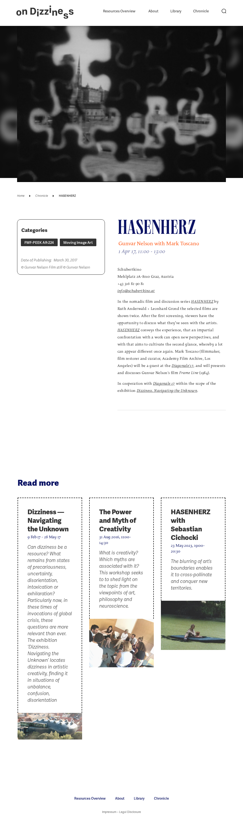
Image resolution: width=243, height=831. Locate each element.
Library (175, 11)
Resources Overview (119, 11)
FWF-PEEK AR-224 (39, 242)
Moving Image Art (78, 242)
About (153, 11)
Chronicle (201, 11)
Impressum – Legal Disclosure (121, 812)
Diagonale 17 (164, 383)
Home (21, 196)
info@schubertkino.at (136, 291)
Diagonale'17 (182, 366)
